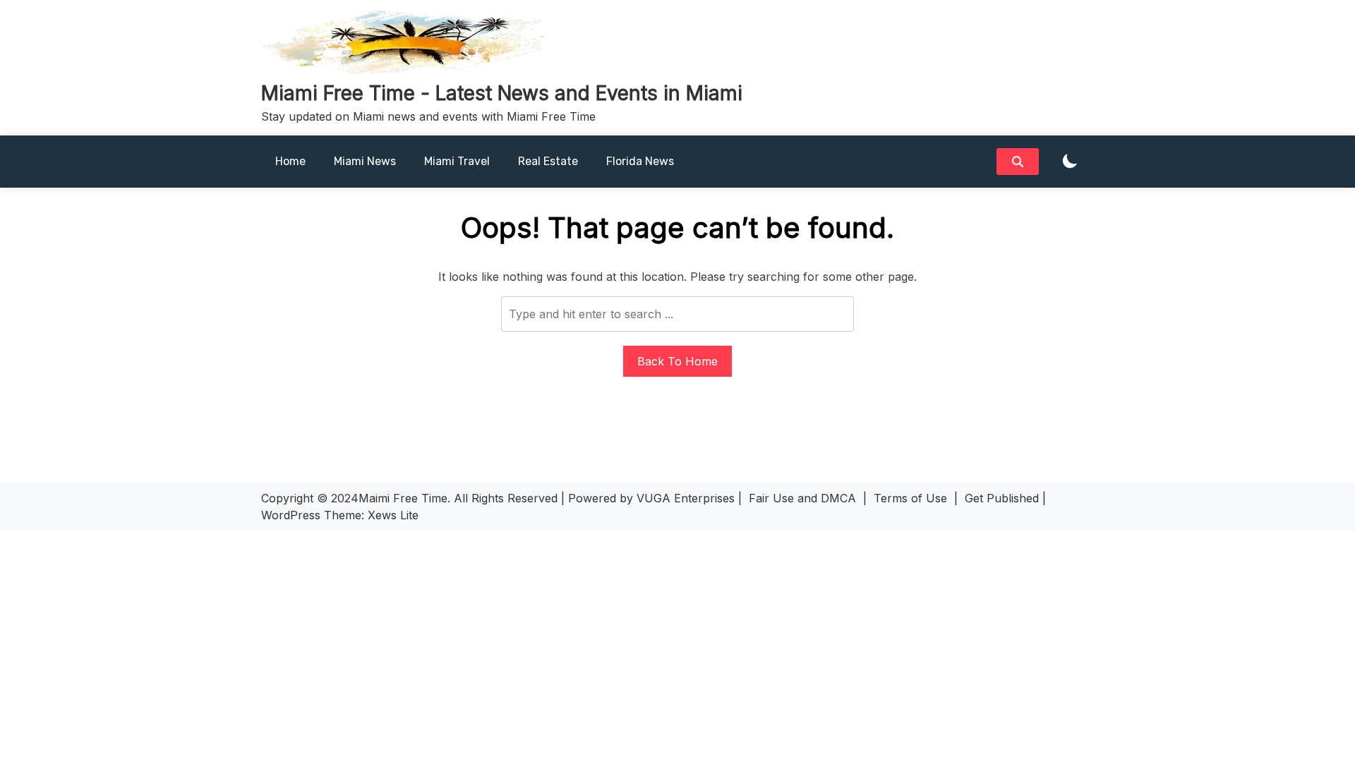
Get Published (1002, 498)
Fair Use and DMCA (802, 498)
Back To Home (677, 361)
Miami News (365, 161)
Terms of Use (910, 498)
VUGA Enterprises (686, 498)
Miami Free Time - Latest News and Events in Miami (501, 93)
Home (290, 161)
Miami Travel (457, 161)
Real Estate (548, 161)
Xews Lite (393, 515)
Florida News (640, 161)
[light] (1070, 162)
